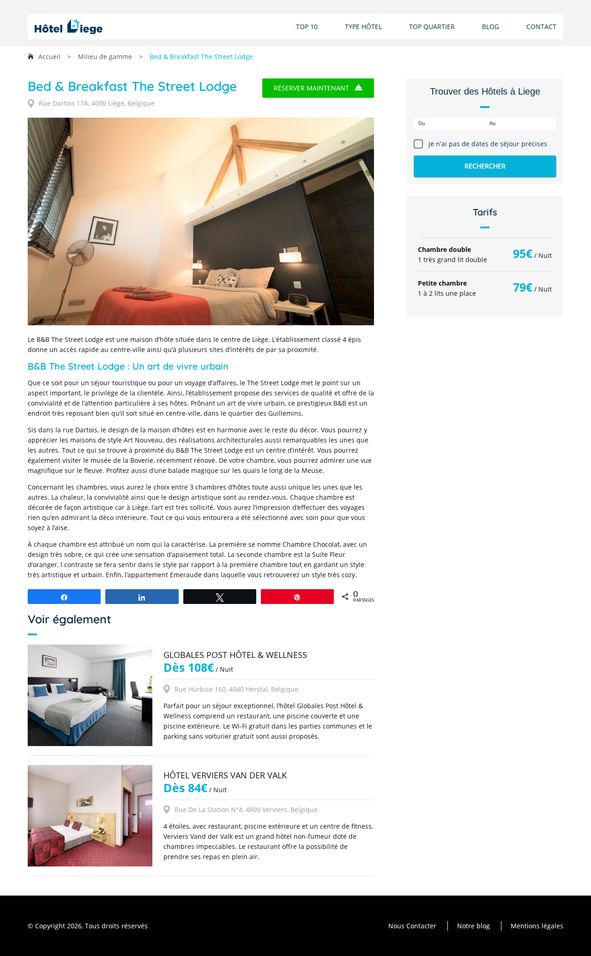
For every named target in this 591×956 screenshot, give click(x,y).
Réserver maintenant (311, 88)
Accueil (49, 56)
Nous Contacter (412, 925)
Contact (541, 26)
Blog (490, 26)
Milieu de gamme (105, 56)
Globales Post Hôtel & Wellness (235, 655)
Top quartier (432, 26)
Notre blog (473, 925)
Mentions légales (537, 925)
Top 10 (307, 26)
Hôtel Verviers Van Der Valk (225, 775)
